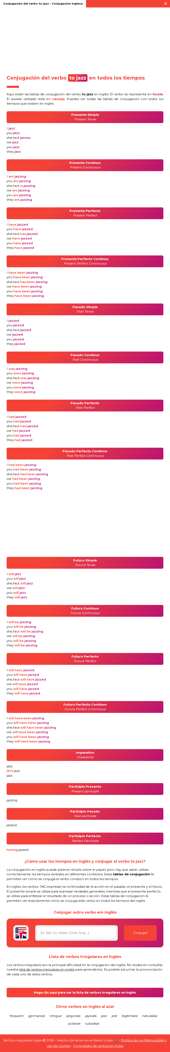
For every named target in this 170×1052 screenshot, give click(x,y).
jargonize (73, 1016)
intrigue (56, 1016)
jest (114, 1016)
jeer (104, 1016)
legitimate (130, 1016)
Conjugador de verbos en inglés (98, 1046)
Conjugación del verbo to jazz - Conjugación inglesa (43, 3)
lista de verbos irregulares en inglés (46, 969)
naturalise (149, 1016)
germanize (36, 1016)
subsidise (92, 1023)
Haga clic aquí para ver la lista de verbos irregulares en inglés (85, 992)
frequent (17, 1016)
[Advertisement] (85, 40)
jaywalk (91, 1016)
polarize (74, 1023)
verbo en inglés (90, 94)
